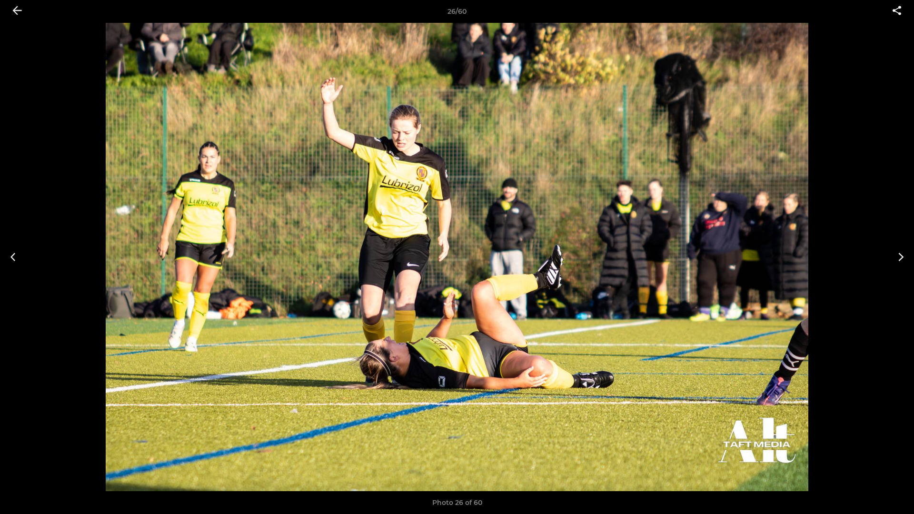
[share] (897, 11)
